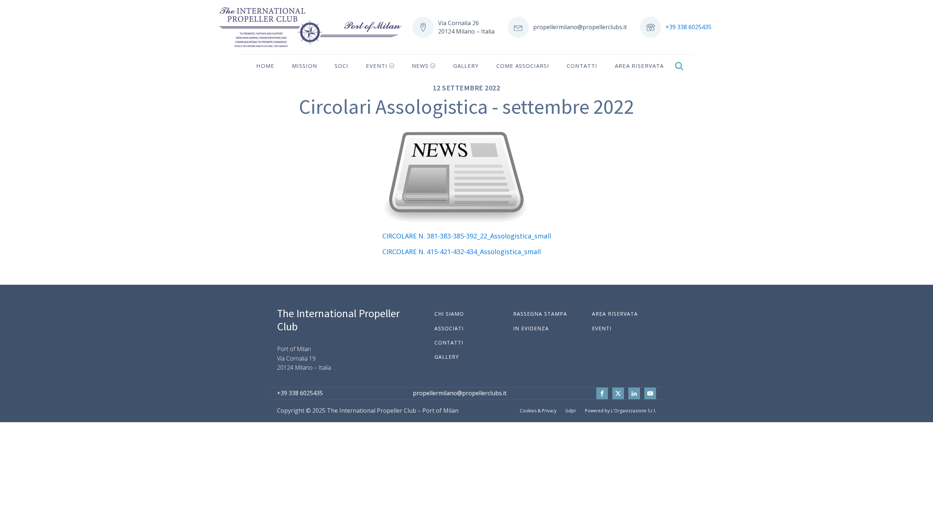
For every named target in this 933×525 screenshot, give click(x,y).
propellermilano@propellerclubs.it (580, 27)
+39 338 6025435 (688, 27)
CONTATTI (448, 342)
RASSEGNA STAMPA (540, 313)
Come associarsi (522, 65)
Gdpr (570, 411)
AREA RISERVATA (615, 313)
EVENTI (602, 328)
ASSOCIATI (449, 328)
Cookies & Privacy (538, 411)
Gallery (466, 65)
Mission (304, 65)
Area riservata (639, 65)
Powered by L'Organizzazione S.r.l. (620, 411)
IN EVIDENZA (531, 328)
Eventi (376, 65)
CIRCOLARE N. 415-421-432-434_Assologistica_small (461, 251)
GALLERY (446, 356)
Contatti (582, 65)
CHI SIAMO (449, 313)
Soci (341, 65)
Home (265, 65)
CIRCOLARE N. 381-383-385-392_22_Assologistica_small (466, 236)
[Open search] (679, 66)
